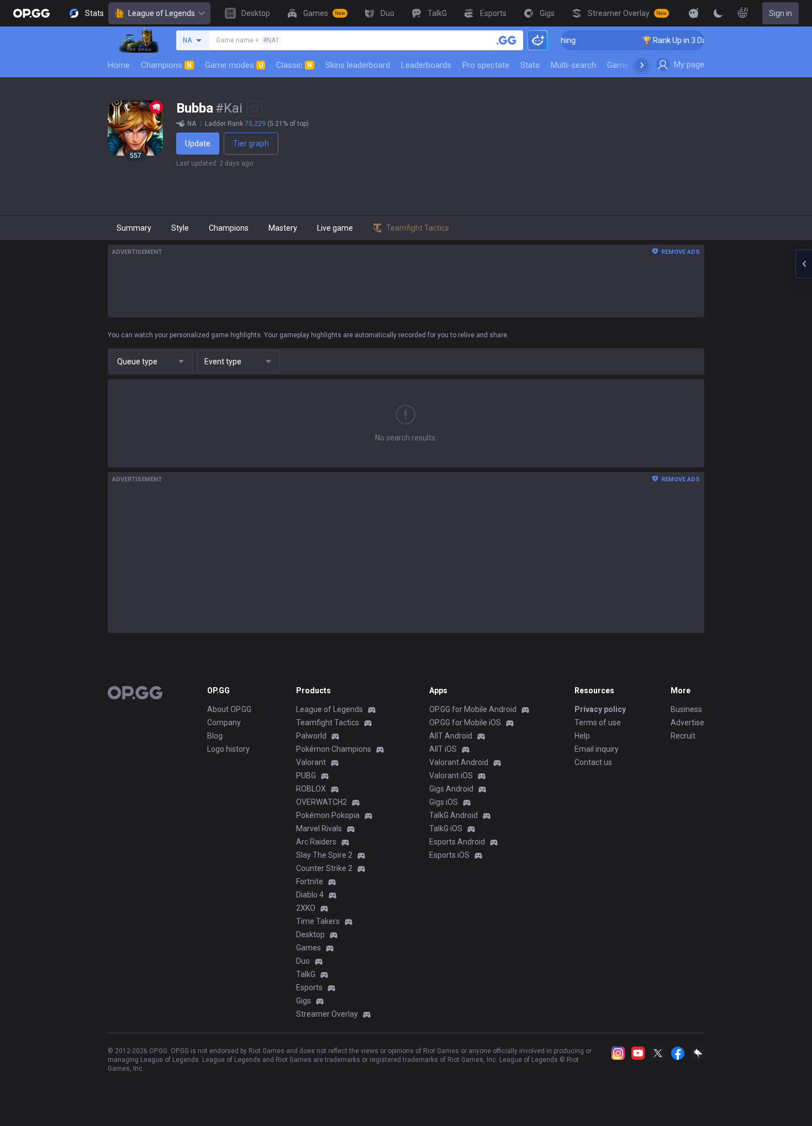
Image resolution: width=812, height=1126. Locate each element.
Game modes (234, 65)
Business (686, 709)
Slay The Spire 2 (324, 855)
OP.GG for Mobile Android (472, 709)
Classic (294, 65)
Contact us (593, 762)
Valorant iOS (451, 775)
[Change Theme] (718, 13)
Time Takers (318, 921)
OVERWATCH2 (321, 802)
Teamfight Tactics (327, 722)
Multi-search (573, 65)
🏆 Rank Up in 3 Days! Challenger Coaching (702, 40)
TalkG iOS (445, 828)
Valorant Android (458, 762)
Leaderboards (426, 65)
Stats (530, 65)
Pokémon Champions (333, 749)
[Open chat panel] (803, 263)
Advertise (687, 722)
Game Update (631, 65)
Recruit (683, 735)
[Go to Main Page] (31, 13)
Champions (166, 65)
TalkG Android (453, 815)
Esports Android (457, 841)
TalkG (305, 974)
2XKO (305, 908)
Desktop (310, 934)
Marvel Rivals (319, 828)
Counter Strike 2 (324, 868)
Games (308, 947)
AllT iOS (443, 749)
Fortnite (309, 881)
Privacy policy (600, 709)
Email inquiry (596, 749)
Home (119, 65)
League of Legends (161, 13)
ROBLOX (311, 788)
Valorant (311, 762)
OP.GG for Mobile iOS (465, 722)
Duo (303, 961)
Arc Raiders (316, 841)
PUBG (306, 775)
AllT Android (450, 735)
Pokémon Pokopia (328, 815)
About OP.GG (229, 709)
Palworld (311, 735)
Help (582, 735)
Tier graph (251, 143)
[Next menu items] (642, 65)
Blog (215, 735)
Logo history (228, 749)
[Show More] (694, 13)
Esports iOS (449, 855)
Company (224, 722)
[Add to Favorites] (254, 108)
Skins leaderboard (357, 65)
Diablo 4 (310, 894)
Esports (309, 987)
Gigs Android (451, 788)
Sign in (780, 13)
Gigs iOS (443, 802)
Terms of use (597, 722)
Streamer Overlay (327, 1014)
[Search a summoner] (506, 40)
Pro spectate (485, 65)
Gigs (303, 1000)
